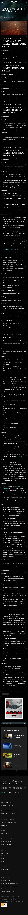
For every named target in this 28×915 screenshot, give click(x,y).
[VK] (25, 788)
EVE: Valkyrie (4, 856)
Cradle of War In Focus (19, 765)
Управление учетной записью (9, 822)
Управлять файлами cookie (8, 891)
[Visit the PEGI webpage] (4, 905)
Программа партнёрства (7, 841)
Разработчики (5, 833)
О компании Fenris (6, 880)
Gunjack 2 (3, 861)
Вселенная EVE (5, 853)
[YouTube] (10, 788)
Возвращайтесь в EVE (7, 838)
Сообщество (4, 828)
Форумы (3, 830)
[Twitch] (14, 788)
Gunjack (3, 858)
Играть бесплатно (6, 800)
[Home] (14, 3)
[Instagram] (21, 788)
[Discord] (17, 788)
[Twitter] (6, 788)
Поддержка (4, 825)
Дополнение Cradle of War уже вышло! (19, 736)
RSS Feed (3, 888)
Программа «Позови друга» (8, 836)
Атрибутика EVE (5, 866)
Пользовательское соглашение (9, 883)
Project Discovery (5, 869)
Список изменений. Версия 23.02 (18, 755)
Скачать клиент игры (6, 802)
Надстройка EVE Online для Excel (9, 813)
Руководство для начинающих (9, 810)
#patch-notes (5, 693)
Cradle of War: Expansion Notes (18, 746)
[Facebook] (2, 788)
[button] (26, 2)
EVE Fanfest (4, 864)
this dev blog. (19, 456)
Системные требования (7, 808)
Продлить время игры (7, 805)
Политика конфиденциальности (9, 886)
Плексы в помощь (6, 844)
